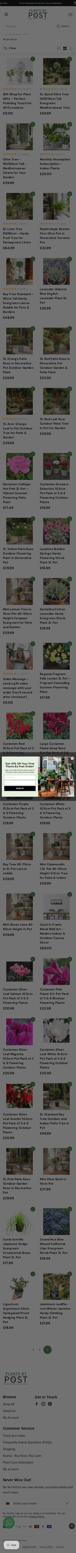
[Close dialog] (72, 758)
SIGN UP (20, 788)
